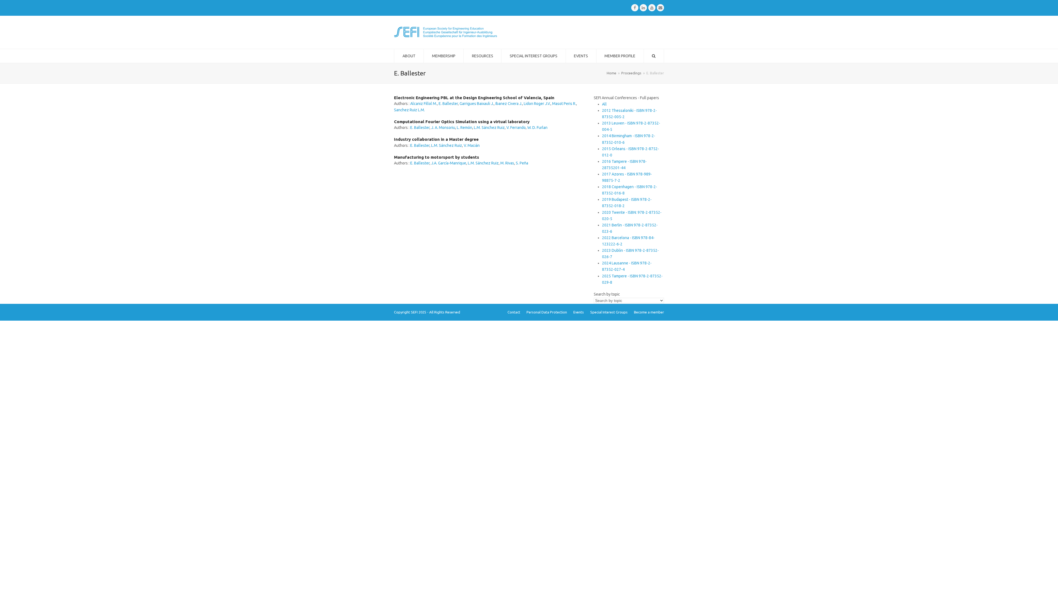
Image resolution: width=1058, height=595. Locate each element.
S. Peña (522, 163)
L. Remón (464, 127)
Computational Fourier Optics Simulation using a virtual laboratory (462, 121)
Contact (514, 312)
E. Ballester (448, 103)
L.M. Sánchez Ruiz (489, 127)
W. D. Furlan (537, 127)
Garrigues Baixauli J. (477, 103)
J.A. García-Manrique (448, 163)
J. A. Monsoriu (443, 127)
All (604, 104)
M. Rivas (507, 163)
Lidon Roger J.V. (537, 103)
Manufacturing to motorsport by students (436, 157)
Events (578, 312)
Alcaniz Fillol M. (423, 103)
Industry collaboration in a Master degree (436, 139)
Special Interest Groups (609, 312)
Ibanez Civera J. (508, 103)
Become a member (649, 312)
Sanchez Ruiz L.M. (409, 110)
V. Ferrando (516, 127)
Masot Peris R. (564, 103)
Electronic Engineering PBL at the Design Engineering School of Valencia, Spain (474, 97)
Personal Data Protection (547, 312)
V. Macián (472, 145)
